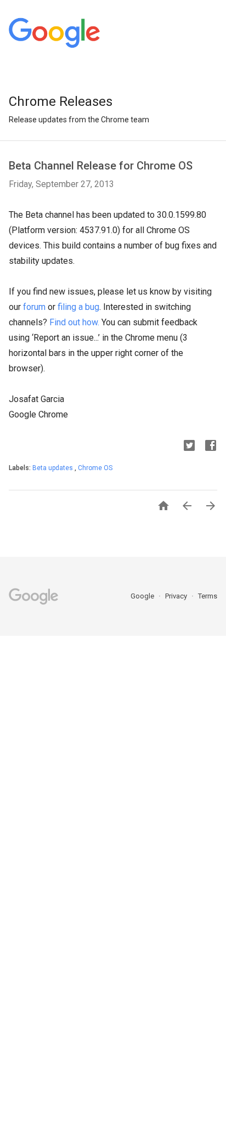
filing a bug (78, 307)
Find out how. (74, 322)
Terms (207, 596)
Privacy (177, 596)
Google (143, 596)
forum (34, 307)
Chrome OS (95, 468)
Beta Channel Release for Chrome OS (101, 165)
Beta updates (53, 468)
